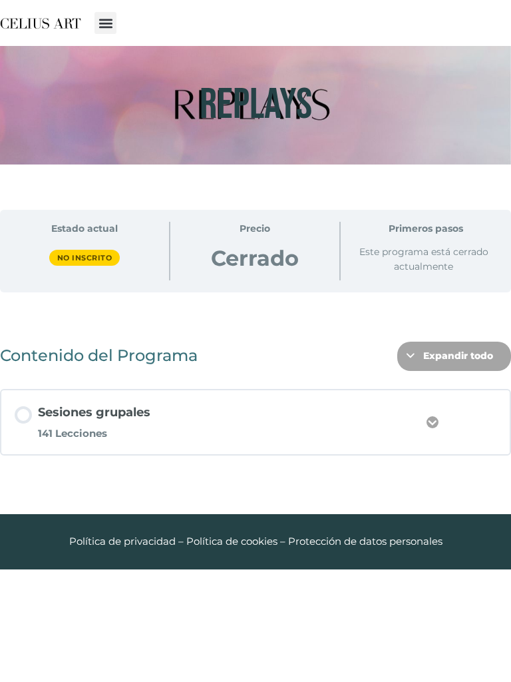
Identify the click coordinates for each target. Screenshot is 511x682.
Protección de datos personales (365, 541)
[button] (105, 23)
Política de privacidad (122, 541)
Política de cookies (231, 541)
